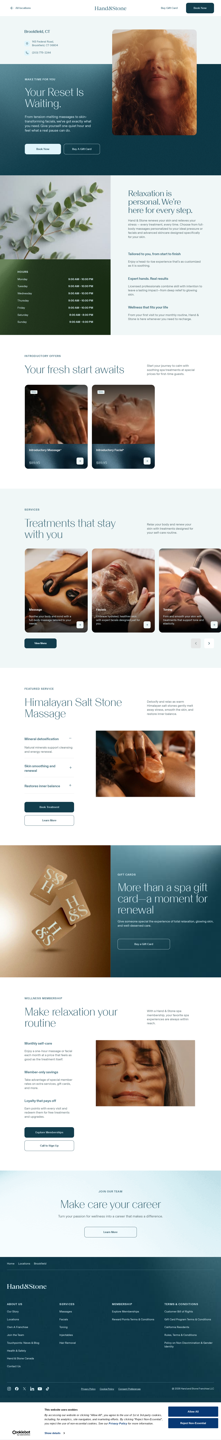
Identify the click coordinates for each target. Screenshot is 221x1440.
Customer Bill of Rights (178, 1311)
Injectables (66, 1335)
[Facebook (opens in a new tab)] (17, 1389)
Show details (52, 1433)
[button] (49, 738)
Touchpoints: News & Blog (23, 1342)
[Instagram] (9, 1389)
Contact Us (14, 1366)
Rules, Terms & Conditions (180, 1335)
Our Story (13, 1311)
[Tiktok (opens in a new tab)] (47, 1389)
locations (24, 1263)
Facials (63, 1319)
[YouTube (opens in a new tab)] (40, 1389)
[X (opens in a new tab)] (24, 1389)
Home (11, 1263)
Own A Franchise (17, 1327)
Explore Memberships (125, 1311)
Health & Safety (16, 1350)
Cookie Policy (107, 1389)
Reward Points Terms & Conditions (133, 1319)
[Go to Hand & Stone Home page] (110, 8)
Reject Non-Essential (193, 1422)
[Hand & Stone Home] (27, 1286)
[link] (56, 427)
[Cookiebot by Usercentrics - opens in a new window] (21, 1433)
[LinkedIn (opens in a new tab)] (32, 1389)
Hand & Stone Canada (20, 1358)
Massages (65, 1311)
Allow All (193, 1411)
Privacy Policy (88, 1389)
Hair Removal (67, 1342)
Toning (63, 1327)
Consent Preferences (129, 1389)
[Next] (209, 643)
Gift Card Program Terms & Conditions (187, 1319)
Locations (13, 1319)
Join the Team (15, 1335)
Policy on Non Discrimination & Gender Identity (188, 1344)
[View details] (80, 461)
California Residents (176, 1327)
